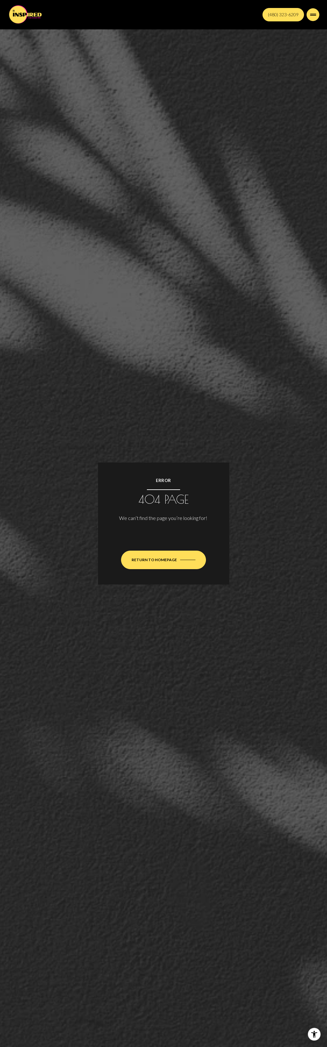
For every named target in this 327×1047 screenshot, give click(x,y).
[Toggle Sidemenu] (313, 14)
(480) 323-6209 (283, 14)
